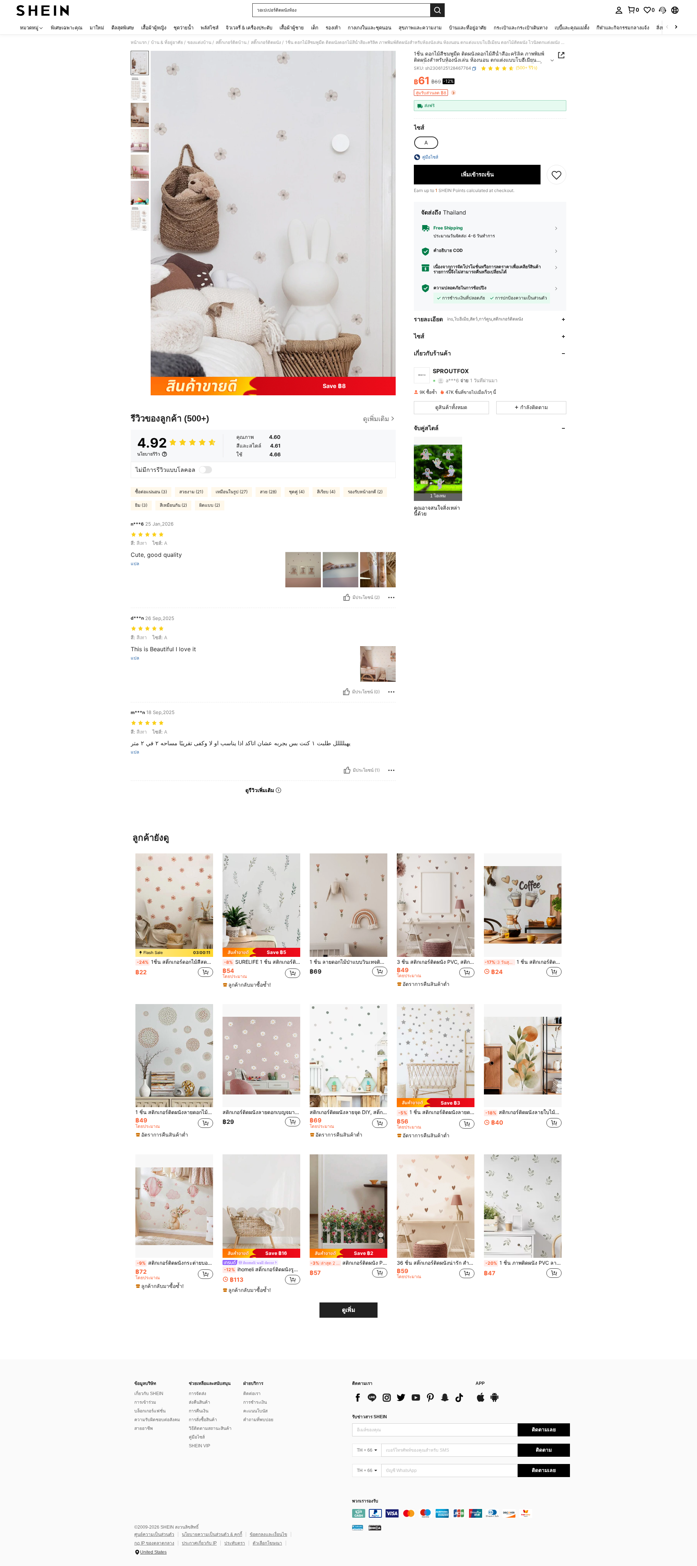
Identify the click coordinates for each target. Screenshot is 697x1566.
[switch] (205, 469)
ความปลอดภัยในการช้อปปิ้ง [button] (459, 288)
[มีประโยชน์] (346, 597)
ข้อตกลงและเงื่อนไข (268, 1534)
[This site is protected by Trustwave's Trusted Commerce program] (357, 1527)
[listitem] (438, 469)
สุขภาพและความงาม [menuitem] (420, 27)
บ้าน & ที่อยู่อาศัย (167, 42)
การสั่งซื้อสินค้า (203, 1419)
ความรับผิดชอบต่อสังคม (157, 1419)
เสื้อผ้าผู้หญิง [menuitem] (153, 27)
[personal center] (619, 10)
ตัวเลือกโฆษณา (267, 1543)
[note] (174, 953)
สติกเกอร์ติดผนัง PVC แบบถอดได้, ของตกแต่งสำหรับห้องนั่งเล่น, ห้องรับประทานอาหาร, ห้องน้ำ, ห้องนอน (348, 1263)
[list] (410, 1397)
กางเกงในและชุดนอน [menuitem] (369, 27)
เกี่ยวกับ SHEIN (148, 1393)
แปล (135, 563)
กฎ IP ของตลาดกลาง (154, 1543)
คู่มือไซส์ (197, 1437)
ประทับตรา (234, 1543)
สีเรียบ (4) (326, 491)
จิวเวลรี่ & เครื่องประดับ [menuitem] (249, 27)
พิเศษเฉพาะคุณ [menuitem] (66, 27)
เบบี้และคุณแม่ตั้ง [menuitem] (572, 27)
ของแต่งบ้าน (199, 42)
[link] (633, 9)
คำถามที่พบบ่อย (258, 1419)
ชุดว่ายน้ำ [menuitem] (183, 27)
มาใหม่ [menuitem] (97, 27)
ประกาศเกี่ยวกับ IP (199, 1543)
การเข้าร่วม (145, 1402)
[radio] (426, 142)
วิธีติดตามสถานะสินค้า (210, 1428)
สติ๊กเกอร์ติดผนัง (266, 42)
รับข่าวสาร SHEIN (369, 1416)
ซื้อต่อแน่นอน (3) (151, 491)
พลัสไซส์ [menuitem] (210, 27)
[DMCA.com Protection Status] (374, 1527)
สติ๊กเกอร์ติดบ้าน (231, 42)
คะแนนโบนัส (255, 1411)
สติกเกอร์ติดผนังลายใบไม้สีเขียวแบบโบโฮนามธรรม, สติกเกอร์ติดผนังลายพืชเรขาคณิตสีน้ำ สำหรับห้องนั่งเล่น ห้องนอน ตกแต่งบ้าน (523, 1112)
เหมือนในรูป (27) (232, 491)
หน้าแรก (139, 42)
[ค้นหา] (437, 10)
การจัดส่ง (197, 1393)
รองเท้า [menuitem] (333, 27)
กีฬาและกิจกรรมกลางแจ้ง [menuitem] (622, 27)
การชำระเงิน (255, 1402)
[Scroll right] (675, 27)
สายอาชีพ (143, 1428)
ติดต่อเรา (252, 1393)
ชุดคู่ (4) (297, 491)
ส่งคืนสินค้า (199, 1402)
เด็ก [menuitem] (314, 27)
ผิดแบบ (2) (209, 505)
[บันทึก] (556, 174)
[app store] (481, 1400)
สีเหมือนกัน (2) (173, 505)
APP (480, 1383)
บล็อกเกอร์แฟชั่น (150, 1411)
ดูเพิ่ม (348, 1310)
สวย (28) (268, 491)
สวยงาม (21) (191, 491)
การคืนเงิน (198, 1411)
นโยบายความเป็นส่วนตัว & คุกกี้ (212, 1534)
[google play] (494, 1400)
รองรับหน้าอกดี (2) (365, 491)
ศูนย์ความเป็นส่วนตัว (154, 1534)
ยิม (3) (141, 505)
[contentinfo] (461, 1513)
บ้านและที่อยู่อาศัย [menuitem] (467, 27)
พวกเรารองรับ (365, 1501)
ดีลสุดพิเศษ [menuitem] (122, 27)
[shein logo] (42, 10)
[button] (662, 10)
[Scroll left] (667, 27)
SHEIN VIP (199, 1445)
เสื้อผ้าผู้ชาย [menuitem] (292, 27)
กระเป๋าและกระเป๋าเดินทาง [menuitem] (520, 27)
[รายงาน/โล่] (391, 597)
